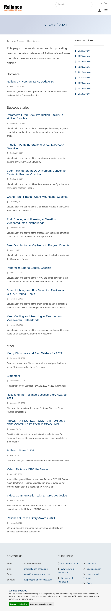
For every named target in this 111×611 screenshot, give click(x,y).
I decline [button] (23, 604)
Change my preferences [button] (41, 604)
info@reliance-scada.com (36, 569)
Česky (106, 3)
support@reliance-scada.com (38, 580)
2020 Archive (84, 83)
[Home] (8, 41)
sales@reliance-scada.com (37, 574)
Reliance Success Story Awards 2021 (31, 518)
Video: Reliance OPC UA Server (27, 469)
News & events (18, 41)
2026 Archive (84, 51)
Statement (13, 375)
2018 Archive (84, 94)
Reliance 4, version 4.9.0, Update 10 (30, 81)
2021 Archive (84, 78)
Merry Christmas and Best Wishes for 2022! (35, 353)
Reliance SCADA (69, 563)
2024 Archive (84, 61)
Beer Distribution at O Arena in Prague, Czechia (38, 245)
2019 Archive (84, 88)
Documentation (93, 569)
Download (91, 563)
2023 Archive (84, 67)
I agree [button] (13, 604)
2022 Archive (84, 72)
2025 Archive (84, 56)
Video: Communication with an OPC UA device (37, 495)
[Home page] (12, 10)
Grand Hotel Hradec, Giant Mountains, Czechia (37, 196)
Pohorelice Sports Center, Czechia (29, 267)
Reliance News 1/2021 (21, 450)
